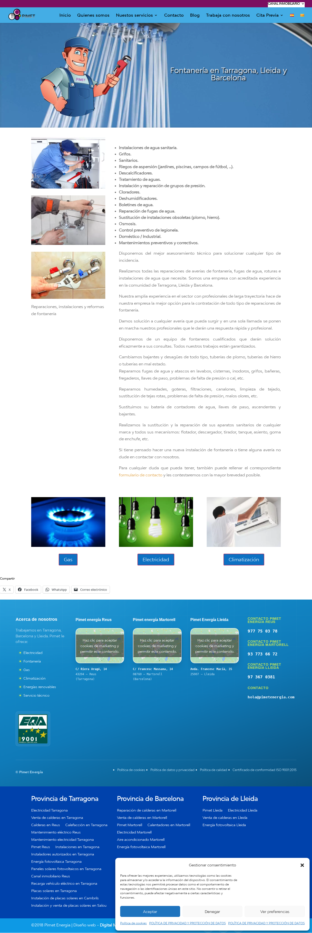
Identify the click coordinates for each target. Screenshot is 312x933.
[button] (302, 865)
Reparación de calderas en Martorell (146, 810)
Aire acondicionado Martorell (141, 840)
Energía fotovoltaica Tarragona (56, 861)
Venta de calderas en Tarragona (57, 818)
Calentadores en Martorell (168, 825)
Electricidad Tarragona (49, 810)
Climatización (244, 559)
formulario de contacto (140, 474)
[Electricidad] (156, 545)
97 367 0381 (261, 676)
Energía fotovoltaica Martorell (141, 847)
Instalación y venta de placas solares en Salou (69, 905)
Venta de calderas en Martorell (142, 818)
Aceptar (150, 911)
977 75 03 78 (262, 631)
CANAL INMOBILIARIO (284, 3)
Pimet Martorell (129, 825)
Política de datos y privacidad (172, 770)
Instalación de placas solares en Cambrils (65, 898)
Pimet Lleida (213, 810)
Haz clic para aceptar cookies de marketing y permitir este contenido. (99, 645)
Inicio (65, 15)
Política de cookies (133, 923)
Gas (68, 559)
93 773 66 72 (262, 654)
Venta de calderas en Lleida (225, 818)
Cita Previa (267, 15)
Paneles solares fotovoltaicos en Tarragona (66, 869)
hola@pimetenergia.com (271, 697)
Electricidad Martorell (134, 832)
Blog (195, 15)
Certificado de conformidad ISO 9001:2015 (264, 770)
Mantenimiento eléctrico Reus (56, 832)
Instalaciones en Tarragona (77, 847)
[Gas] (68, 545)
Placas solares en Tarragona (54, 891)
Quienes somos (93, 15)
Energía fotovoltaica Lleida (224, 825)
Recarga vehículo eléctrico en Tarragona (64, 883)
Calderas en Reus (45, 825)
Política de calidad (213, 770)
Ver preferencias (274, 911)
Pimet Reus (40, 847)
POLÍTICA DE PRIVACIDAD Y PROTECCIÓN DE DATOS (187, 923)
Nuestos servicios (134, 15)
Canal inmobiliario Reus (50, 876)
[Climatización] (244, 545)
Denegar (212, 911)
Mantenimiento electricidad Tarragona (62, 840)
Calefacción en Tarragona (86, 825)
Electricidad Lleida (242, 810)
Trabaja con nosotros (228, 15)
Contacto (174, 15)
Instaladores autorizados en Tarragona (62, 854)
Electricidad (156, 559)
